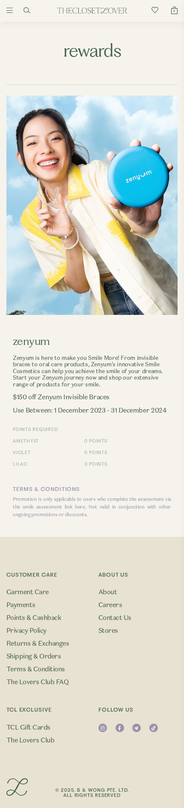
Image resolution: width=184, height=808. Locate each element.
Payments (21, 605)
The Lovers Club (30, 740)
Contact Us (114, 618)
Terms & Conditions (35, 669)
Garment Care (27, 592)
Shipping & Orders (33, 656)
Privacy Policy (26, 630)
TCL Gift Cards (28, 727)
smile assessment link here (54, 507)
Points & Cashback (33, 618)
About (107, 592)
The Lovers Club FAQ (37, 682)
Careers (110, 605)
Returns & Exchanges (37, 643)
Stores (108, 630)
